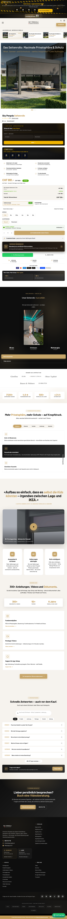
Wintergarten (38, 836)
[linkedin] (58, 896)
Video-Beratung (6, 884)
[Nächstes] (63, 30)
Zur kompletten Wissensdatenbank (33, 676)
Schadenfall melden (7, 877)
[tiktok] (54, 896)
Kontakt (4, 886)
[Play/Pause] (34, 342)
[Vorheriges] (60, 30)
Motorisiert (14, 222)
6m (33, 215)
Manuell (6, 222)
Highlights (17, 426)
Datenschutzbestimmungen (42, 917)
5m (28, 215)
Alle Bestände (59, 227)
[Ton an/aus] (37, 342)
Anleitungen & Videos (8, 870)
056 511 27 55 (50, 255)
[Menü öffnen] (2, 22)
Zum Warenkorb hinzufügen (39, 233)
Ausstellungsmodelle (40, 841)
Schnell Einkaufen (63, 459)
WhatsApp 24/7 (8, 845)
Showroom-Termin (7, 881)
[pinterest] (62, 896)
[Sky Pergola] (33, 22)
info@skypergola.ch (10, 843)
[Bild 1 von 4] (33, 76)
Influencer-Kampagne (40, 872)
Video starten (7, 361)
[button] (33, 526)
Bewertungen (15, 118)
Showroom (61, 24)
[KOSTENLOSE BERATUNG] (33, 16)
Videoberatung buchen (28, 807)
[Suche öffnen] (60, 20)
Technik (33, 426)
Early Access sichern (44, 10)
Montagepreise (6, 872)
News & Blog (38, 870)
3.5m (16, 215)
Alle (15, 719)
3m (11, 215)
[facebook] (46, 896)
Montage (37, 719)
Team (36, 865)
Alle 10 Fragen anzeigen (33, 761)
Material (26, 426)
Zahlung (51, 719)
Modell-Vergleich (6, 867)
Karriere (37, 867)
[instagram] (42, 896)
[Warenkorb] (64, 20)
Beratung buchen (8, 356)
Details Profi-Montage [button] (58, 208)
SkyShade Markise (39, 838)
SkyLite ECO (38, 827)
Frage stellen (57, 768)
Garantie (50, 426)
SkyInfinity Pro (38, 834)
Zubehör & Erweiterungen (41, 843)
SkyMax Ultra (38, 831)
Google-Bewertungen (40, 874)
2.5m (5, 215)
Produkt (21, 719)
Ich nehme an (52, 917)
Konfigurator (6, 865)
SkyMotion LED (38, 829)
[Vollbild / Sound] (41, 342)
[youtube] (50, 896)
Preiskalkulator (6, 874)
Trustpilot (37, 877)
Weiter (32, 142)
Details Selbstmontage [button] (8, 208)
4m (22, 215)
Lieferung (41, 426)
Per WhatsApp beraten (18, 255)
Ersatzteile (5, 879)
